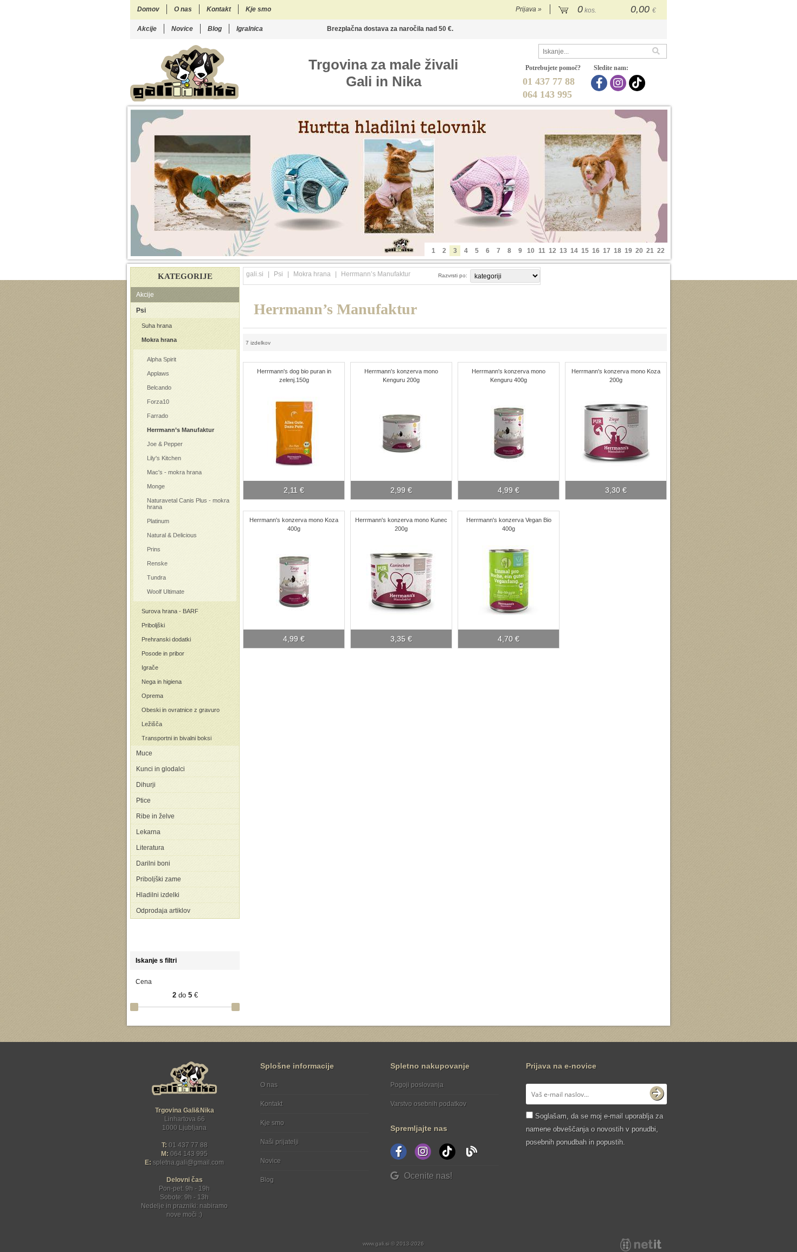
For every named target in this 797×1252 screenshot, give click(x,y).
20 (639, 251)
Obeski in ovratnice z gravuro (181, 710)
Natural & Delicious (172, 535)
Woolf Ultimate (165, 591)
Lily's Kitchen (164, 458)
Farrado (157, 415)
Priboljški (153, 625)
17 (606, 251)
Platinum (158, 521)
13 (563, 251)
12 (552, 251)
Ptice (143, 800)
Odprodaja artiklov (163, 910)
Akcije (147, 29)
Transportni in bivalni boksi (176, 738)
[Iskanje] (659, 51)
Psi (141, 310)
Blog (215, 29)
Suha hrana (157, 325)
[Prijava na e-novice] (656, 1094)
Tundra (156, 577)
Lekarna (148, 832)
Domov (148, 9)
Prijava (529, 9)
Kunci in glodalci (160, 769)
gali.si (254, 274)
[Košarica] (608, 10)
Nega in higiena (162, 681)
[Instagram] (619, 83)
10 (531, 251)
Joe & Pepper (165, 444)
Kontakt (219, 9)
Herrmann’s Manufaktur (180, 430)
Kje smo (258, 9)
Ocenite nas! (428, 1175)
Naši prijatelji (279, 1142)
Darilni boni (153, 863)
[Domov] (184, 73)
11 (541, 251)
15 (585, 251)
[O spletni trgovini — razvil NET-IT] (640, 1244)
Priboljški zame (158, 879)
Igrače (150, 667)
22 (661, 251)
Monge (156, 486)
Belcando (159, 387)
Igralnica (249, 29)
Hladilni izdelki (157, 895)
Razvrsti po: (452, 275)
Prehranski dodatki (166, 639)
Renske (157, 563)
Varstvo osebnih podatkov (428, 1104)
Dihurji (146, 785)
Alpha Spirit (161, 359)
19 (628, 251)
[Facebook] (600, 83)
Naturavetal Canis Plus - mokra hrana (188, 503)
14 (574, 251)
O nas (183, 9)
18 (617, 251)
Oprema (152, 695)
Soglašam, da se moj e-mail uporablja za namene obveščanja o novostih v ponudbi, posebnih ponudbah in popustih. (594, 1129)
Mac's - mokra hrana (174, 472)
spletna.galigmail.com (188, 1162)
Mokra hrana (159, 339)
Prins (153, 549)
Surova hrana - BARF (170, 611)
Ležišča (152, 724)
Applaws (158, 373)
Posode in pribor (163, 653)
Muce (144, 753)
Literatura (150, 847)
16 (596, 251)
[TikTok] (638, 83)
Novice (182, 29)
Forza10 (158, 401)
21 (650, 251)
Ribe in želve (155, 816)
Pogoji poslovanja (417, 1085)
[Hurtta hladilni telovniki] (399, 182)
